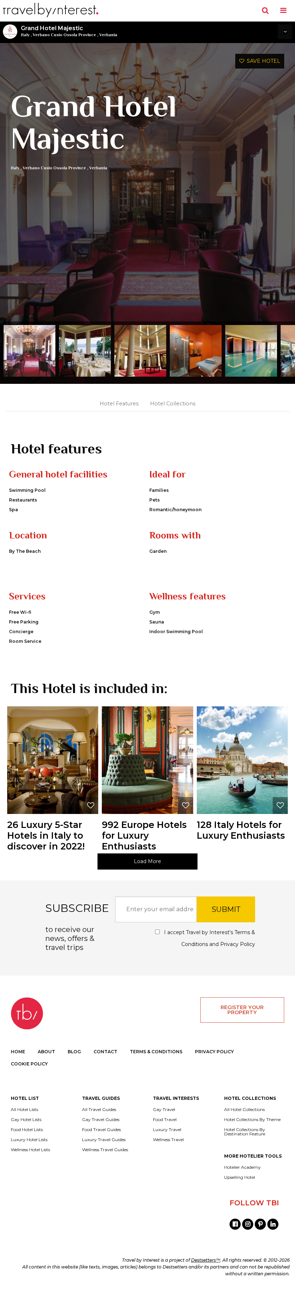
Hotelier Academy (242, 1167)
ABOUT (46, 1051)
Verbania (108, 34)
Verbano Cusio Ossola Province (64, 34)
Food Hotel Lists (27, 1129)
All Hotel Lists (24, 1109)
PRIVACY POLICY (214, 1051)
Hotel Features (119, 403)
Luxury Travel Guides (104, 1140)
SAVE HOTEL (262, 61)
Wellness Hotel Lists (30, 1150)
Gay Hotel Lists (26, 1119)
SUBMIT (226, 909)
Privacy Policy (237, 944)
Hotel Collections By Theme (252, 1119)
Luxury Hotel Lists (29, 1140)
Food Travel (165, 1119)
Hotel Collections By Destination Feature (244, 1131)
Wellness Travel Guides (105, 1150)
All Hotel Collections (244, 1109)
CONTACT (105, 1051)
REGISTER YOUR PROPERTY (242, 1010)
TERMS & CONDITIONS (156, 1051)
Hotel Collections (172, 403)
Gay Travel (164, 1109)
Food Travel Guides (101, 1129)
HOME (18, 1051)
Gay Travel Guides (100, 1119)
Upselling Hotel (239, 1177)
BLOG (74, 1051)
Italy (25, 34)
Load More (147, 861)
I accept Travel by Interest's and (209, 938)
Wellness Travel (168, 1140)
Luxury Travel (167, 1129)
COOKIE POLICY (29, 1064)
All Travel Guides (99, 1109)
